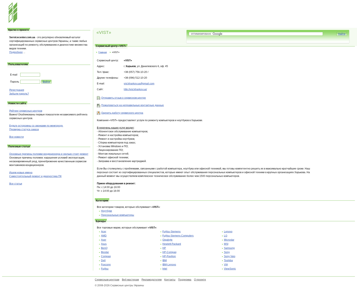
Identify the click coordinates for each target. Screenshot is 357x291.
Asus (104, 243)
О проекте (200, 279)
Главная (102, 52)
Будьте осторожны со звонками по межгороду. (36, 125)
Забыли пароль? (19, 93)
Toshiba (228, 260)
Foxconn (106, 264)
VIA (226, 264)
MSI (226, 243)
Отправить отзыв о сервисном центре (123, 97)
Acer (103, 231)
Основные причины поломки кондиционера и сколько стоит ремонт (48, 154)
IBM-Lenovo (169, 264)
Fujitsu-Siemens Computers (178, 235)
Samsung (229, 248)
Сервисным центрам (107, 279)
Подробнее (16, 52)
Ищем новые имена (20, 172)
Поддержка (184, 279)
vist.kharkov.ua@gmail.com (139, 83)
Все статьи (15, 183)
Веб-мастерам (130, 279)
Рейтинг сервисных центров (25, 110)
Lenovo (228, 231)
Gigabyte (167, 239)
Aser (103, 239)
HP (164, 248)
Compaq (106, 256)
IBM (164, 260)
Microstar (229, 239)
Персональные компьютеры (117, 215)
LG (225, 235)
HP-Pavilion (169, 256)
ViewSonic (230, 268)
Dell (103, 260)
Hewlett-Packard (171, 243)
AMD (104, 235)
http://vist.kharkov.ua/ (135, 89)
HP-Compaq (169, 252)
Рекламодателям (152, 279)
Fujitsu (104, 268)
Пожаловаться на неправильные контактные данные (132, 105)
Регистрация (16, 90)
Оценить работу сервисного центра (122, 112)
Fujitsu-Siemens (171, 231)
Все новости (16, 136)
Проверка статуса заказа (24, 129)
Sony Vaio (229, 256)
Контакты (169, 279)
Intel (164, 268)
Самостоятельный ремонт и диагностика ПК (35, 176)
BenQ (104, 248)
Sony (227, 252)
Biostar (105, 252)
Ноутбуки (106, 210)
